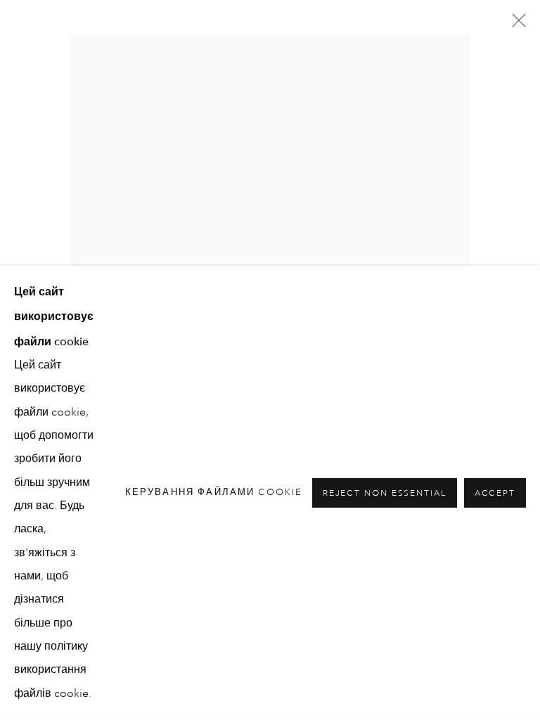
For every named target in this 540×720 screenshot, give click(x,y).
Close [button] (515, 24)
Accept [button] (495, 493)
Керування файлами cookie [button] (214, 492)
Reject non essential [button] (384, 493)
